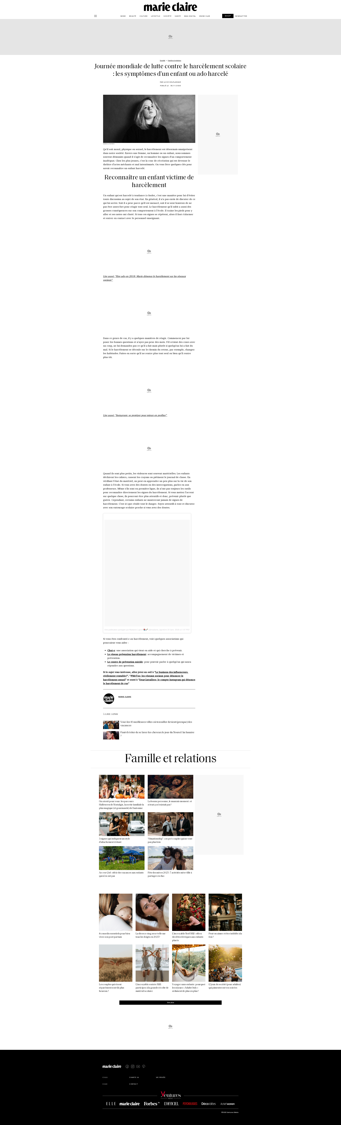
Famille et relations (170, 759)
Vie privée (160, 1077)
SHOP (228, 15)
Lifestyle (155, 16)
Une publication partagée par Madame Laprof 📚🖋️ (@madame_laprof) (134, 630)
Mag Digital (190, 16)
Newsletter (241, 16)
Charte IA (134, 1077)
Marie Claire (124, 696)
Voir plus (170, 1002)
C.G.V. (105, 1084)
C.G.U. (105, 1077)
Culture (144, 16)
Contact (133, 1084)
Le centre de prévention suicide (125, 661)
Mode (123, 16)
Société (167, 16)
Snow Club (204, 16)
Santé (178, 16)
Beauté (132, 16)
